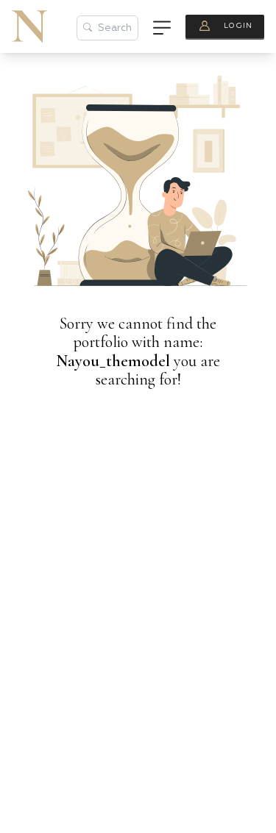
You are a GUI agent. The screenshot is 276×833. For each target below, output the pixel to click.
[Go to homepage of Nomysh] (29, 26)
